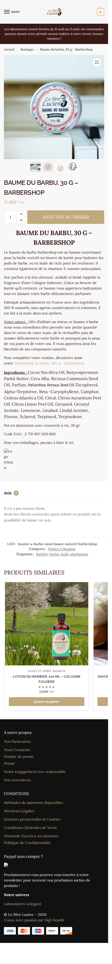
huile (65, 554)
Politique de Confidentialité (27, 842)
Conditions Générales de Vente (30, 827)
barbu (54, 554)
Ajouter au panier (65, 217)
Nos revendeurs (17, 780)
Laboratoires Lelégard (22, 904)
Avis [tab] (10, 492)
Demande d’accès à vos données (31, 836)
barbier (42, 554)
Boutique (27, 49)
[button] (100, 12)
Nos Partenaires (17, 741)
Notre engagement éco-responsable (35, 771)
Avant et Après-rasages (46, 671)
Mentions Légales (19, 811)
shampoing (79, 554)
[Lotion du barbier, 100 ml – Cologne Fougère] (46, 623)
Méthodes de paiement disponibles (33, 802)
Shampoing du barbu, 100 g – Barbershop (49, 363)
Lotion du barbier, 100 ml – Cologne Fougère (46, 679)
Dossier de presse (19, 756)
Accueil (9, 49)
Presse (9, 763)
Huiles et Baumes (62, 549)
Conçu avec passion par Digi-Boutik (34, 920)
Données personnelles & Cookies (32, 819)
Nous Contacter (17, 749)
